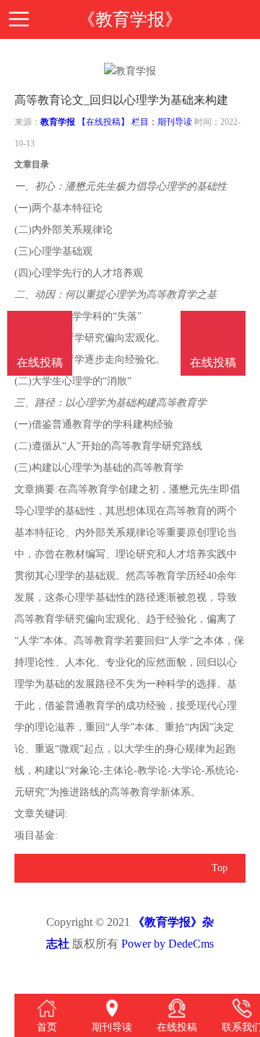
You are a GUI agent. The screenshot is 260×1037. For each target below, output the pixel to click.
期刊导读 (174, 122)
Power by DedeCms (167, 943)
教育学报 (57, 122)
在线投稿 (213, 362)
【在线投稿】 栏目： (117, 122)
